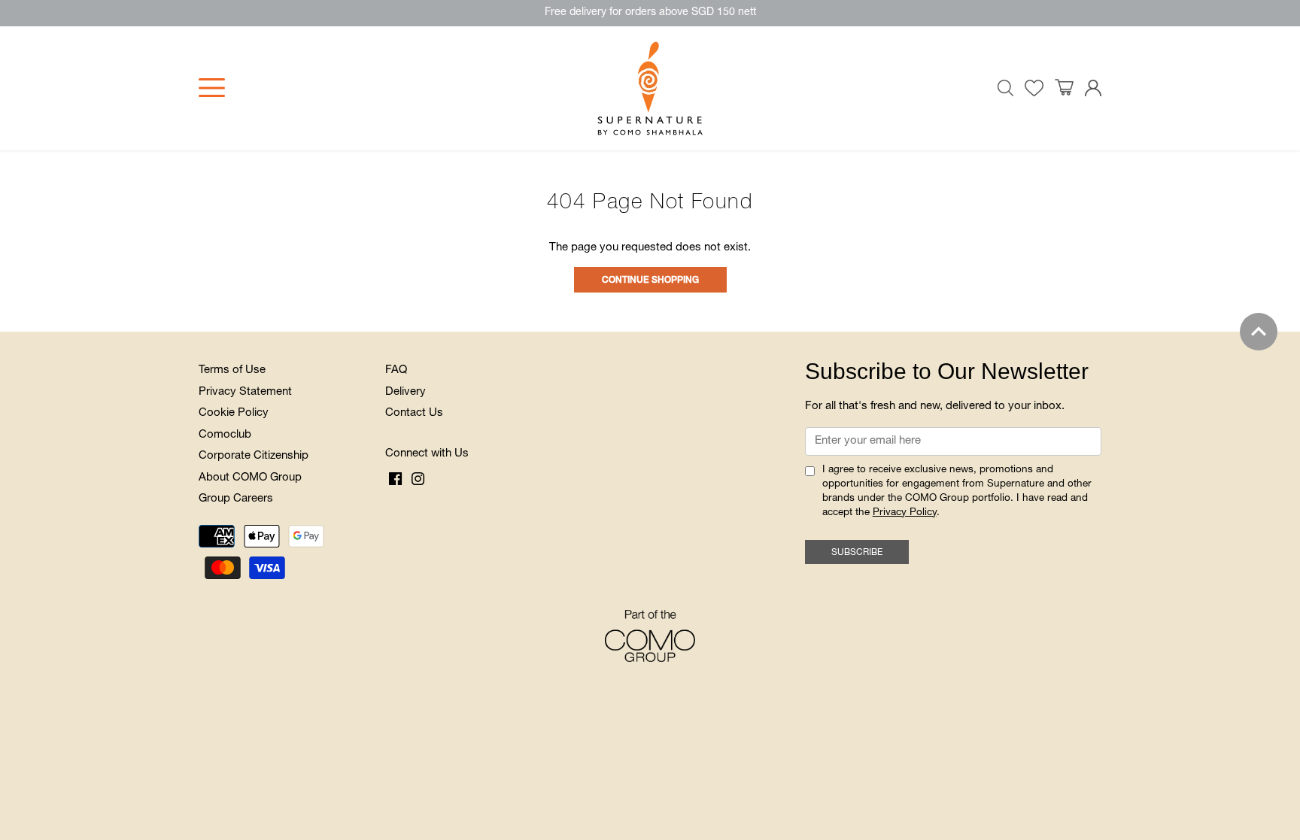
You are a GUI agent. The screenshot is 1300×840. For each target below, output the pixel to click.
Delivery (405, 392)
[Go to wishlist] (1034, 88)
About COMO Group (250, 478)
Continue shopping (650, 280)
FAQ (396, 370)
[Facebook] (395, 479)
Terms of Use (232, 370)
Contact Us (414, 413)
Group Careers (236, 499)
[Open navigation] (212, 87)
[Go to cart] (1064, 88)
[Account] (1093, 88)
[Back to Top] (1258, 331)
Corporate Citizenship (253, 456)
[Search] (1006, 88)
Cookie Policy (234, 413)
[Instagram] (418, 479)
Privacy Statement (245, 392)
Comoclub (225, 435)
